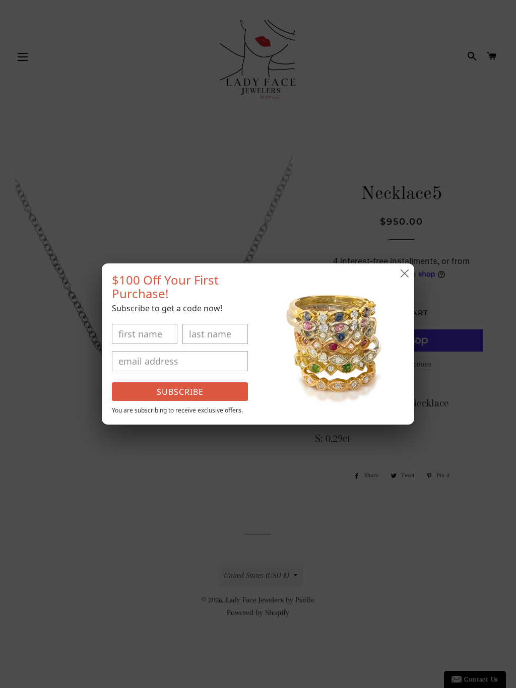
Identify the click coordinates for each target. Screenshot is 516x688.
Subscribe (180, 391)
